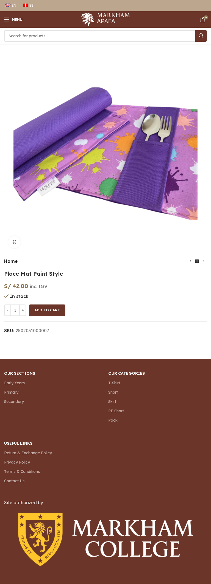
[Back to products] (197, 261)
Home (11, 261)
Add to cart (47, 310)
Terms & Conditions (22, 471)
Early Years (14, 382)
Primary (11, 392)
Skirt (112, 401)
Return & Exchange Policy (28, 452)
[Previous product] (190, 261)
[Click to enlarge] (14, 242)
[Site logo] (105, 19)
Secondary (14, 401)
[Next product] (203, 261)
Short (113, 392)
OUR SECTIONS (19, 373)
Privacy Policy (17, 462)
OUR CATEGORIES (126, 373)
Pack (113, 420)
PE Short (116, 410)
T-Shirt (114, 382)
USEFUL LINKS (18, 443)
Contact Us (14, 480)
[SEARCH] (201, 36)
